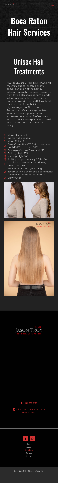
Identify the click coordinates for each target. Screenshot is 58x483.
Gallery (29, 453)
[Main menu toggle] (52, 5)
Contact (29, 456)
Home (29, 444)
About (29, 447)
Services (29, 450)
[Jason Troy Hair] (9, 4)
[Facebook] (25, 438)
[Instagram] (32, 438)
